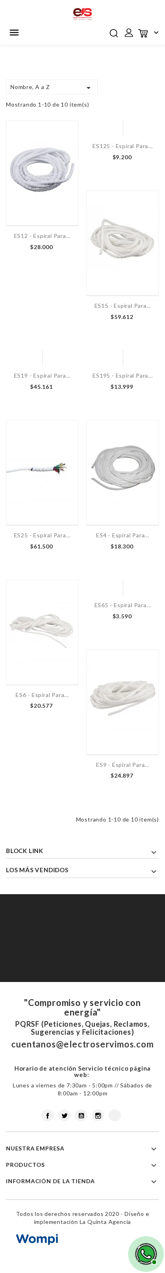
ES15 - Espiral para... (123, 305)
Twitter (64, 1115)
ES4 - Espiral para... (122, 535)
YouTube (81, 1115)
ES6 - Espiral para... (42, 694)
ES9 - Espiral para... (122, 764)
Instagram (98, 1115)
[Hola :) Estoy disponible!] (145, 1253)
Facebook (47, 1115)
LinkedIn (115, 1115)
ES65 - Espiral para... (123, 605)
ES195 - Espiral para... (123, 375)
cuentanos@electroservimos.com (82, 1044)
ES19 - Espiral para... (42, 375)
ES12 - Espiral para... (42, 235)
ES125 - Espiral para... (123, 146)
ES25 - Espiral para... (42, 535)
